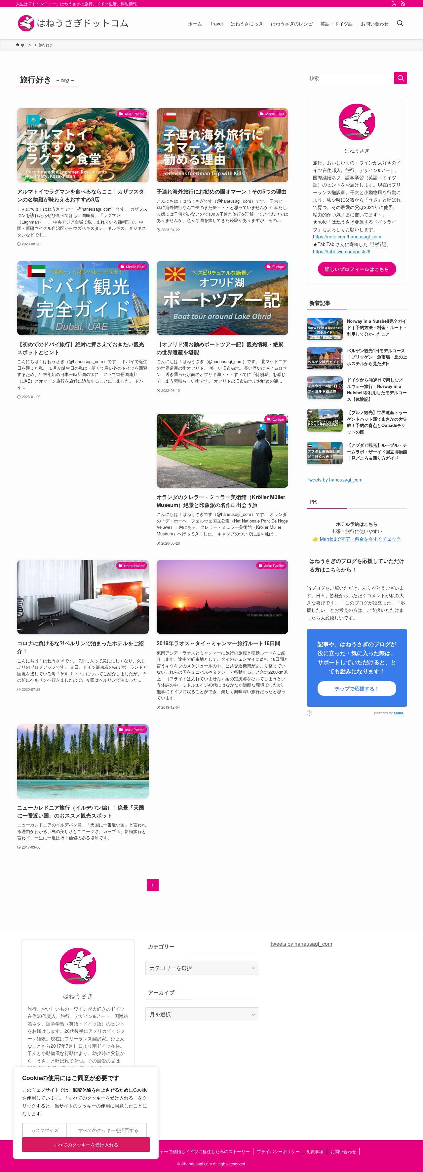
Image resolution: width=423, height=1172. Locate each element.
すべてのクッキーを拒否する (108, 1130)
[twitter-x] (394, 3)
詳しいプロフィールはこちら (357, 269)
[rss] (403, 3)
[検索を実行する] (400, 78)
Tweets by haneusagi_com (335, 479)
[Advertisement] (83, 469)
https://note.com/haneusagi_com (347, 236)
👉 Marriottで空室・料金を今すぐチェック (357, 538)
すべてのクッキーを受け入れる (86, 1144)
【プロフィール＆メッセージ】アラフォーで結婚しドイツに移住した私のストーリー (168, 1151)
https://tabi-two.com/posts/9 (341, 251)
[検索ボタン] (400, 23)
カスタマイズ (44, 1130)
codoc (399, 713)
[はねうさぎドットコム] (74, 23)
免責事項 (315, 1151)
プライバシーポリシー (278, 1151)
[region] (86, 1113)
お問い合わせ (343, 1151)
